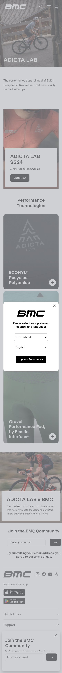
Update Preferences (31, 359)
